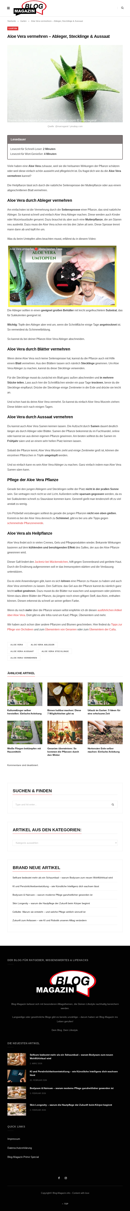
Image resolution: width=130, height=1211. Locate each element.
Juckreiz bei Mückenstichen (51, 561)
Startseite (11, 21)
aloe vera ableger (43, 645)
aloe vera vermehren (23, 658)
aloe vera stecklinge (55, 651)
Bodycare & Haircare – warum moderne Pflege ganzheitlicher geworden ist (52, 894)
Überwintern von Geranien (61, 629)
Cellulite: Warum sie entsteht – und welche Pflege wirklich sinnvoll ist (49, 911)
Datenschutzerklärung (19, 1147)
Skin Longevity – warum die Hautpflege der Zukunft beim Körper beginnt (51, 903)
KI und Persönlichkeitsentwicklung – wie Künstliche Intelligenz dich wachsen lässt (56, 886)
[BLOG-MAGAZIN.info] (30, 8)
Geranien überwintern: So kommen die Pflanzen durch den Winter (63, 751)
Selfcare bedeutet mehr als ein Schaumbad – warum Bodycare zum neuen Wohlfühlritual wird (63, 877)
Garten (23, 21)
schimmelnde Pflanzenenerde (25, 523)
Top (66, 1204)
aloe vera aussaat (22, 651)
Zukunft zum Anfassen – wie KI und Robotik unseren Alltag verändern (50, 920)
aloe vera (16, 645)
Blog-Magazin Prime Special (23, 1156)
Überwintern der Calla (102, 629)
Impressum (13, 1138)
